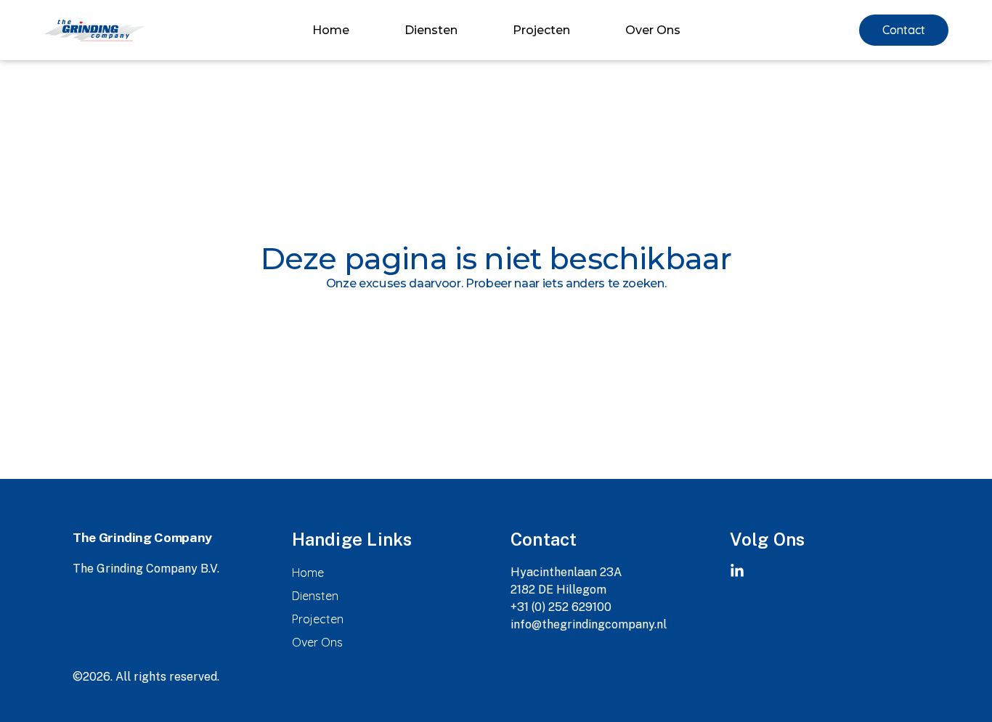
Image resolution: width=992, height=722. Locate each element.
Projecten (541, 30)
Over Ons (652, 30)
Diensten (431, 30)
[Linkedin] (737, 571)
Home (330, 30)
